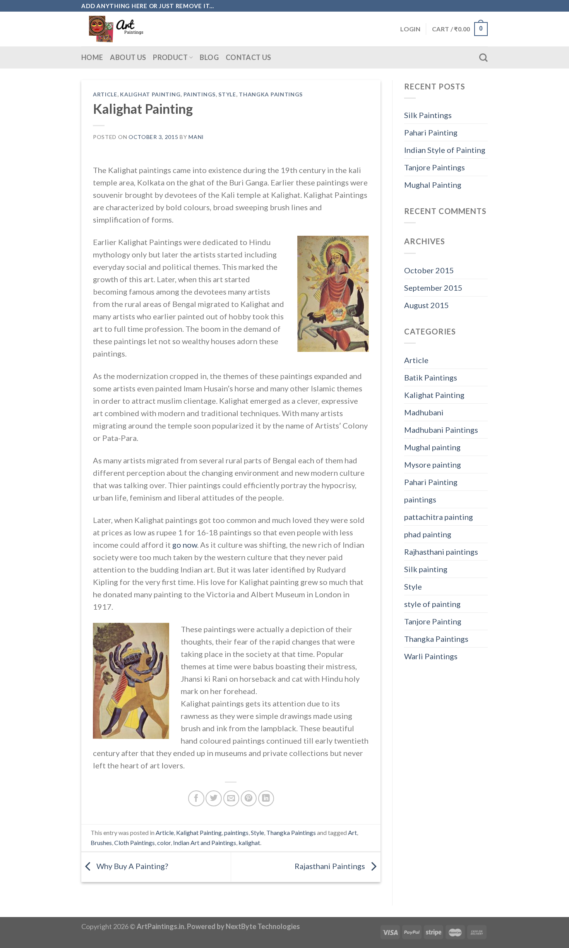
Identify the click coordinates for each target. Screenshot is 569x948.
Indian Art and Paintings (204, 842)
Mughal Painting (432, 184)
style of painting (432, 604)
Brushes (101, 842)
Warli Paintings (431, 656)
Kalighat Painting (150, 94)
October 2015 (429, 270)
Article (105, 94)
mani (196, 137)
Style (227, 94)
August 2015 (426, 305)
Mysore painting (432, 464)
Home (92, 57)
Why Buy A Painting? (131, 866)
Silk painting (425, 569)
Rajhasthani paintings (441, 551)
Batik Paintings (430, 377)
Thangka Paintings (271, 94)
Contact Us (248, 57)
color (164, 842)
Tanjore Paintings (434, 167)
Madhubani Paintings (441, 429)
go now (184, 544)
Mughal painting (432, 447)
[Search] (483, 58)
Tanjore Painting (432, 621)
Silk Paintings (428, 115)
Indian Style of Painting (444, 149)
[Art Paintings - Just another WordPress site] (120, 29)
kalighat (249, 842)
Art (352, 832)
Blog (209, 57)
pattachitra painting (438, 516)
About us (128, 57)
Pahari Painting (431, 132)
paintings (199, 94)
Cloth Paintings (134, 842)
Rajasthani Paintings (331, 866)
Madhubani (424, 412)
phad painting (427, 534)
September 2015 (433, 287)
